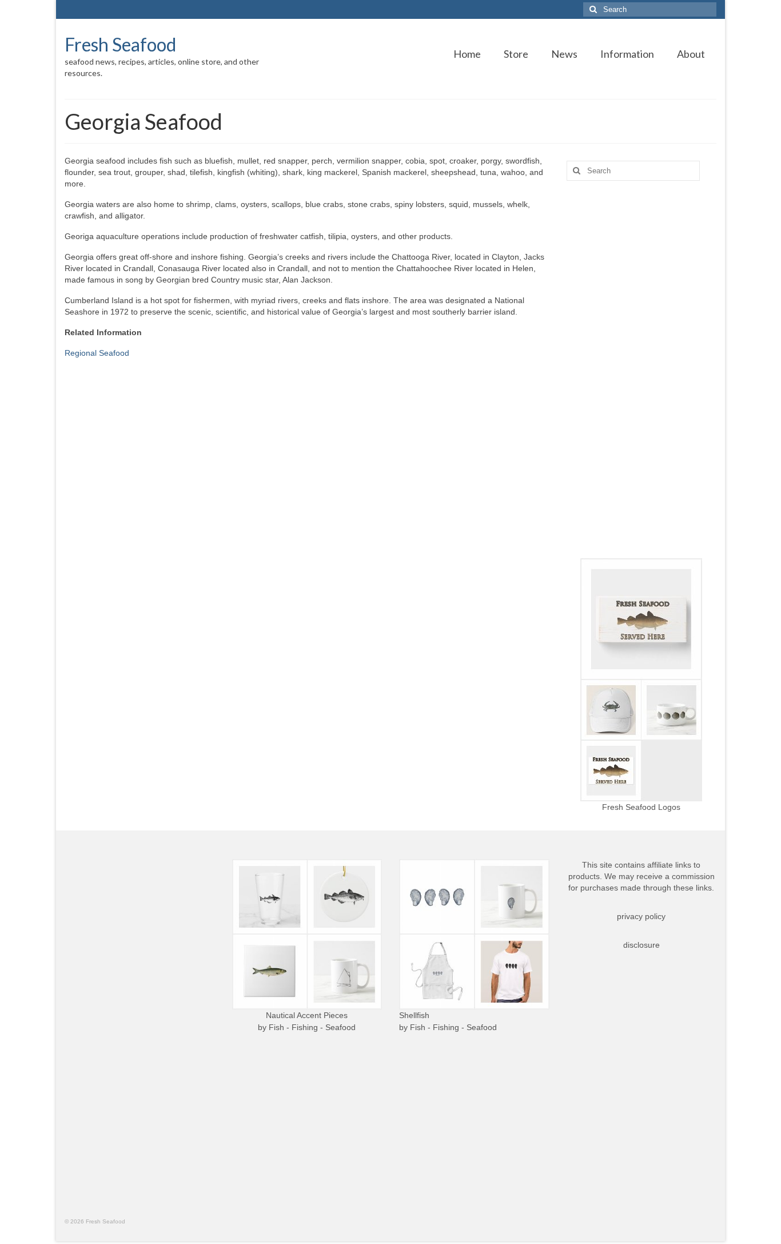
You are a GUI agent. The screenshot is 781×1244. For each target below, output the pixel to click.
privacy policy (641, 916)
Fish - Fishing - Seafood (312, 1027)
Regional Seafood (97, 352)
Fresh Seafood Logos (641, 807)
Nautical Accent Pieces (307, 1015)
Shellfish (414, 1015)
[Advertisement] (642, 369)
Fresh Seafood (120, 44)
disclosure (641, 944)
